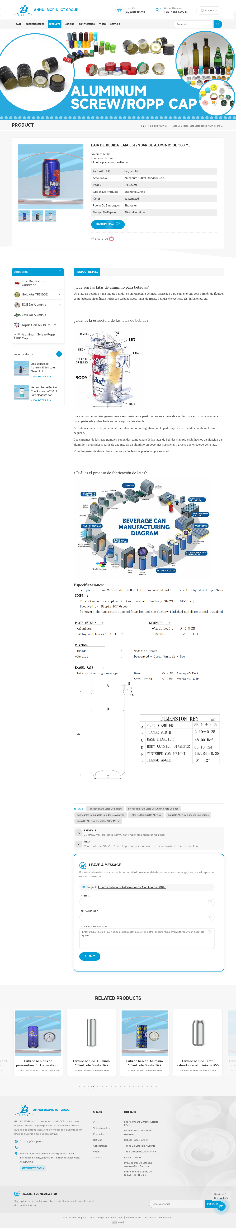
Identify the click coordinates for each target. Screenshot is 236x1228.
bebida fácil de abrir (136, 1139)
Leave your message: (94, 926)
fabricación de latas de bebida (105, 808)
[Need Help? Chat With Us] (221, 1206)
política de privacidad (161, 1217)
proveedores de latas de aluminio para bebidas (153, 808)
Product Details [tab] (87, 272)
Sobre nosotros (35, 24)
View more (36, 1073)
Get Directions (32, 1168)
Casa (18, 24)
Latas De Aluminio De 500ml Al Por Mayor (98, 821)
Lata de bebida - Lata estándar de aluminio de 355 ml (145, 1063)
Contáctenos (87, 24)
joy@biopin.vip (135, 11)
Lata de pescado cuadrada (34, 283)
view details (39, 376)
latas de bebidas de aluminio (146, 815)
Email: (85, 896)
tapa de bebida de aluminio (140, 1151)
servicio (115, 24)
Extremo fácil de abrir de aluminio (138, 1132)
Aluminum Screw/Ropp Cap (38, 336)
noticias (69, 24)
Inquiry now (105, 224)
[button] (59, 354)
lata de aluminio (159, 126)
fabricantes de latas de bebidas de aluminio (100, 815)
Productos (99, 1134)
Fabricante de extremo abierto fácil (141, 1123)
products (54, 24)
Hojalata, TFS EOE (35, 294)
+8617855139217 (176, 11)
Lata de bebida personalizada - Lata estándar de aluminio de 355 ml (197, 1063)
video (102, 24)
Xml (145, 1217)
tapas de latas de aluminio (139, 1145)
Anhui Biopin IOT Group (56, 10)
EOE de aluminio (34, 305)
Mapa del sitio (133, 1217)
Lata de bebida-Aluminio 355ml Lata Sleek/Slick (43, 367)
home (143, 126)
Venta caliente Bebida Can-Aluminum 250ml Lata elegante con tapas (44, 391)
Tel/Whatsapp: (89, 911)
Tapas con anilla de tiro (39, 325)
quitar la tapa (132, 1157)
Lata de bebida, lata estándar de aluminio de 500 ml (132, 887)
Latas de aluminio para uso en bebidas (188, 815)
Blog (121, 1217)
